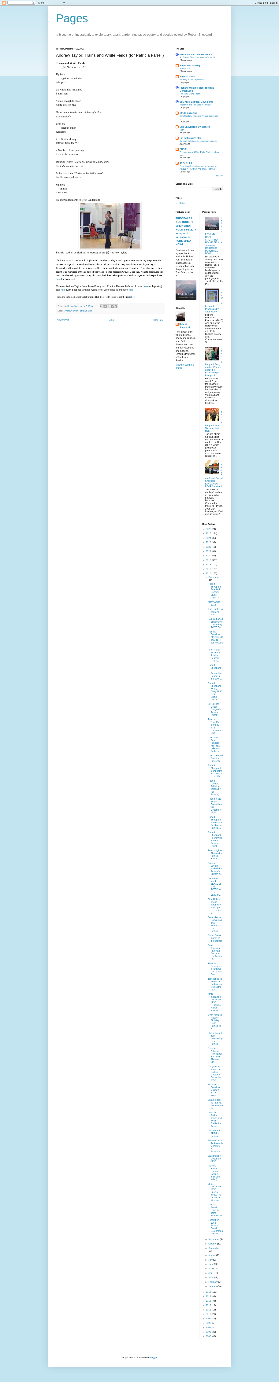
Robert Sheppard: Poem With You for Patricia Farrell (215, 839)
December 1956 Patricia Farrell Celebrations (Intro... (215, 1227)
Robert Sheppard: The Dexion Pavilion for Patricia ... (215, 822)
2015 (209, 1292)
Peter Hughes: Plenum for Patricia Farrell (215, 854)
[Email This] (102, 306)
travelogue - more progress (192, 79)
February (213, 1282)
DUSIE (183, 149)
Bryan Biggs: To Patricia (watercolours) (215, 1104)
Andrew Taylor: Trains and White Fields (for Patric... (215, 1119)
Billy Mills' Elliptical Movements (196, 102)
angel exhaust (187, 76)
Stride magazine (188, 113)
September (214, 1248)
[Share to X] (109, 306)
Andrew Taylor (71, 311)
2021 (209, 551)
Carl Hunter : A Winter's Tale (215, 612)
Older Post (157, 320)
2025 (209, 533)
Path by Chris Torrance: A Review (195, 105)
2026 (209, 529)
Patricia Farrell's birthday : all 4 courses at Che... (214, 726)
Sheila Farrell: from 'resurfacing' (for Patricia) (215, 1038)
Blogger (153, 1357)
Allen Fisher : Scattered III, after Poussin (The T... (214, 655)
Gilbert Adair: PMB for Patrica (214, 1133)
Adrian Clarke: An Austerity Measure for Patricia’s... (215, 1146)
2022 (209, 547)
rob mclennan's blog (190, 138)
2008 (209, 1323)
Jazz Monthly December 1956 (214, 1159)
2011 (209, 1309)
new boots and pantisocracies (196, 54)
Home (111, 320)
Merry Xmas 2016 (214, 603)
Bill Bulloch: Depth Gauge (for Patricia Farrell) (215, 709)
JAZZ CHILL (186, 163)
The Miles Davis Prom (190, 94)
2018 (209, 564)
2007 (209, 1327)
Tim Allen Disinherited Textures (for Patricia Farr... (215, 969)
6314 (182, 130)
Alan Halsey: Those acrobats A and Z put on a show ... (214, 906)
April (211, 1273)
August (212, 1255)
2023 (209, 542)
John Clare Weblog (190, 65)
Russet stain (185, 68)
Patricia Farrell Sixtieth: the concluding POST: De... (215, 623)
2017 (209, 569)
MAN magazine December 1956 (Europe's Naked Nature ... (214, 1002)
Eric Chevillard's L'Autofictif (195, 127)
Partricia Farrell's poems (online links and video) (214, 1172)
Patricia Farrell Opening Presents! (215, 758)
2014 (209, 1296)
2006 (209, 1332)
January (212, 1286)
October (212, 1243)
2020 (209, 555)
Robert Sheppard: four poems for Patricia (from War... (215, 771)
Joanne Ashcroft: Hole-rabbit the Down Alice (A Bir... (215, 1055)
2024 (209, 538)
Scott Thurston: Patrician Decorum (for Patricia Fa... (215, 952)
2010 (209, 1314)
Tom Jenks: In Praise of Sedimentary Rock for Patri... (215, 984)
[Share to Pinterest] (116, 306)
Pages (72, 18)
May (210, 1268)
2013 (209, 1300)
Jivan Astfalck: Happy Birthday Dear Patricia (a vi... (215, 1022)
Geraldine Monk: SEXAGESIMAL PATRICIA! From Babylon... (215, 886)
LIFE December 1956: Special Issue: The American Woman (214, 1192)
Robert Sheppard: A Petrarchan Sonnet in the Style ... (215, 672)
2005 (209, 1336)
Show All (219, 176)
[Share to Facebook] (112, 306)
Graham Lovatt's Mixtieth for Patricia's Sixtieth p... (215, 868)
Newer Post (63, 320)
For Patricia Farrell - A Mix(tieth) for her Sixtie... (214, 1090)
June (211, 1264)
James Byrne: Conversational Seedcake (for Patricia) (215, 924)
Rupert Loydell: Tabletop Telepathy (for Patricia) (214, 787)
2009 (209, 1318)
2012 (209, 1305)
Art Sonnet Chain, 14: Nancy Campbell (197, 57)
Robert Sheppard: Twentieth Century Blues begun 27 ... (215, 591)
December (213, 577)
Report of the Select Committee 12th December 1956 (215, 806)
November (214, 1239)
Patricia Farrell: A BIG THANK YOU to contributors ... (215, 638)
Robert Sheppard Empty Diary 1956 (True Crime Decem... (215, 691)
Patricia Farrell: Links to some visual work (215, 1210)
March (211, 1277)
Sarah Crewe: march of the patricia (215, 938)
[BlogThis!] (105, 306)
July (210, 1260)
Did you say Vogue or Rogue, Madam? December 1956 (214, 1073)
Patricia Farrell (85, 311)
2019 (209, 560)
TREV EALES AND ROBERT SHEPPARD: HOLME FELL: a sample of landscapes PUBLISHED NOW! (213, 236)
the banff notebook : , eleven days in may (198, 141)
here (58, 279)
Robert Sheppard (184, 326)
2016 (209, 573)
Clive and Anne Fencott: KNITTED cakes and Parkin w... (214, 744)
